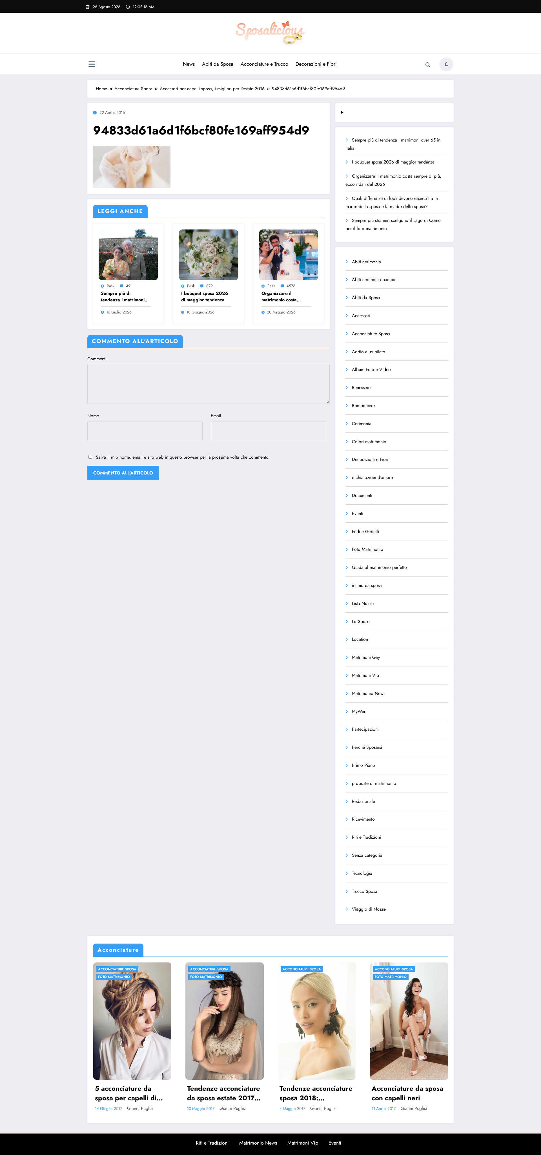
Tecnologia (362, 873)
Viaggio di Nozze (369, 909)
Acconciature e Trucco (264, 64)
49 (128, 286)
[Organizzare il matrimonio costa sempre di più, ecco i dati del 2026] (288, 254)
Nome (93, 415)
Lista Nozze (363, 603)
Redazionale (363, 801)
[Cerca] (428, 65)
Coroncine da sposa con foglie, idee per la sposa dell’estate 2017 (353, 1093)
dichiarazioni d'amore (372, 477)
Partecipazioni (365, 729)
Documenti (362, 495)
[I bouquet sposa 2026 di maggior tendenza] (208, 254)
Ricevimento (363, 819)
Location (360, 639)
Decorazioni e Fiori (316, 64)
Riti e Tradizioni (366, 837)
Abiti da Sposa (217, 64)
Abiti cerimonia (366, 262)
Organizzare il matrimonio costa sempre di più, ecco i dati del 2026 (283, 296)
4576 (291, 286)
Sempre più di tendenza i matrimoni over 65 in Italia (123, 296)
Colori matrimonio (369, 441)
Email (216, 415)
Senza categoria (367, 855)
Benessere (361, 387)
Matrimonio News (368, 693)
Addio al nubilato (368, 351)
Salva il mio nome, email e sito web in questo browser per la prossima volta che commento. (183, 457)
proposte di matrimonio (374, 783)
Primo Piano (363, 765)
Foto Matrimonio (367, 549)
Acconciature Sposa (371, 333)
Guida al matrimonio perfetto (379, 567)
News (189, 64)
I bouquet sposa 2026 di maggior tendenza (204, 296)
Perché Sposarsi (367, 747)
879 (209, 286)
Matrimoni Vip (365, 675)
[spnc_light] (446, 64)
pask (110, 286)
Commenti (97, 358)
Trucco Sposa (364, 891)
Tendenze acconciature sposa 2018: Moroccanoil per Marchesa (170, 1093)
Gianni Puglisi (178, 1108)
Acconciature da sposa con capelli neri (262, 1093)
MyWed (359, 711)
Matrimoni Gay (366, 657)
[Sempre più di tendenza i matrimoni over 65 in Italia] (128, 254)
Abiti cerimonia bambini (375, 279)
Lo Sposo (361, 621)
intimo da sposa (367, 585)
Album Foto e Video (371, 369)
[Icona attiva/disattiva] (91, 65)
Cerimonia (361, 423)
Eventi (357, 513)
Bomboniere (363, 405)
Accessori (361, 315)
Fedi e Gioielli (365, 531)
